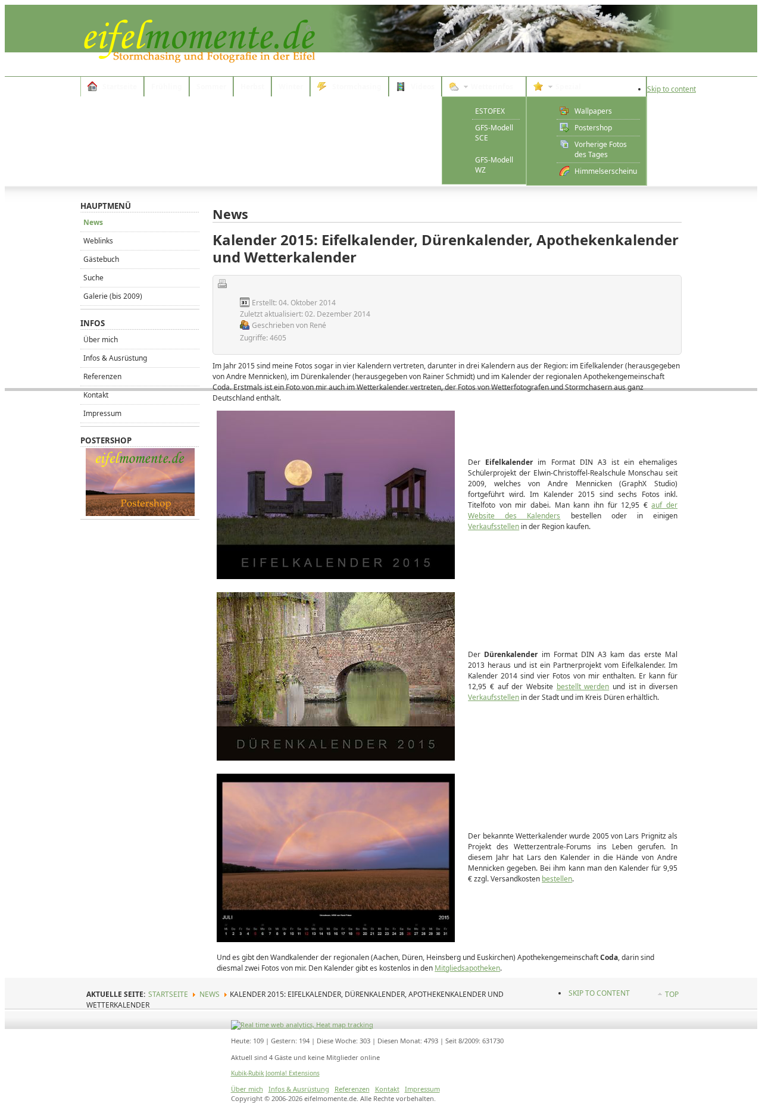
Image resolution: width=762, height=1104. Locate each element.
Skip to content (671, 89)
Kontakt (95, 395)
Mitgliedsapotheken (467, 968)
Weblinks (98, 241)
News (93, 222)
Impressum (102, 413)
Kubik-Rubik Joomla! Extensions (275, 1073)
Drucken (222, 283)
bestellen (557, 879)
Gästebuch (101, 259)
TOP (672, 994)
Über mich (100, 339)
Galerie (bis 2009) (112, 296)
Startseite (168, 994)
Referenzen (102, 376)
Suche (93, 278)
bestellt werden (583, 686)
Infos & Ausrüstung (115, 358)
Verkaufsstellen (493, 526)
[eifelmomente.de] (199, 40)
